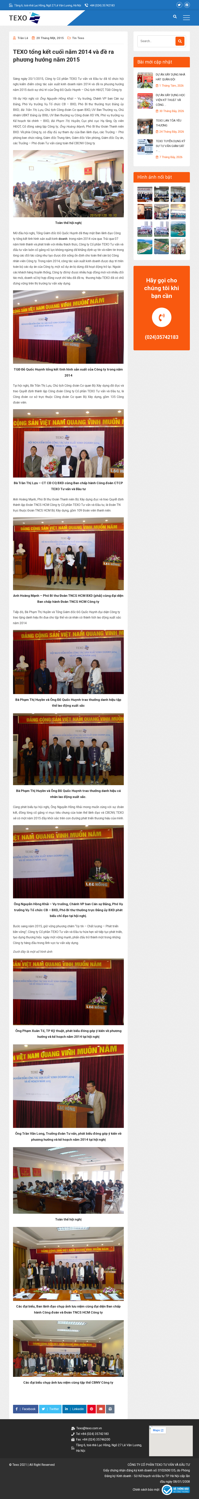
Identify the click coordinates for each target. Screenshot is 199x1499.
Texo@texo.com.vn (89, 1428)
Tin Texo (78, 38)
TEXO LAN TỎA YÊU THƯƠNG (168, 123)
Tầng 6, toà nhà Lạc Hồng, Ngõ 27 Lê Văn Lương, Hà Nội (47, 5)
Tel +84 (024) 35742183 (92, 1434)
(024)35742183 (161, 337)
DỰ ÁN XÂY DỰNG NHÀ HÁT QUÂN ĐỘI (170, 77)
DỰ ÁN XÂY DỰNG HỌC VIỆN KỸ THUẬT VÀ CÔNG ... (170, 100)
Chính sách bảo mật (146, 1489)
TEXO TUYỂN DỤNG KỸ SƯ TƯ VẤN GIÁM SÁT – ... (170, 146)
